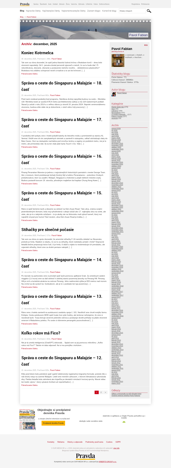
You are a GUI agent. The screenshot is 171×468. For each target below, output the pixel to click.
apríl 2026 (115, 136)
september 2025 (117, 149)
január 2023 (116, 203)
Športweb (43, 4)
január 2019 (116, 284)
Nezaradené (116, 113)
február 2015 (116, 340)
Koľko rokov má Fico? (40, 333)
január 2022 (116, 226)
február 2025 (116, 159)
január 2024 (116, 181)
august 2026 (116, 129)
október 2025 (116, 147)
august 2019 (116, 273)
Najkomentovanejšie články (74, 10)
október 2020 (116, 250)
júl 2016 (114, 320)
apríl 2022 (115, 220)
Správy (35, 4)
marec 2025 (116, 157)
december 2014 (117, 344)
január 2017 (116, 308)
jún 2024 (115, 172)
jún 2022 (115, 217)
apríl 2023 (115, 198)
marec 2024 (116, 177)
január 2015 (116, 342)
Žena (68, 4)
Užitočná (89, 4)
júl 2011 (114, 372)
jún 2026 (115, 132)
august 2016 (116, 318)
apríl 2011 (115, 376)
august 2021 (116, 233)
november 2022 (117, 207)
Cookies (109, 442)
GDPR (118, 442)
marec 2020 (116, 260)
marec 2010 (116, 383)
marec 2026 (116, 138)
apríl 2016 (115, 325)
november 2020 (117, 248)
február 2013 (116, 352)
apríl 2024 (115, 175)
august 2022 (116, 213)
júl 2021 (114, 235)
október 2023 (116, 187)
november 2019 (117, 267)
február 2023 (116, 202)
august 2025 (116, 151)
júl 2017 (114, 299)
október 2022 (116, 209)
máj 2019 (115, 277)
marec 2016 (116, 327)
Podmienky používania (94, 442)
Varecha (74, 4)
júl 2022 (114, 215)
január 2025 (116, 160)
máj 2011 (115, 374)
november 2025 (117, 145)
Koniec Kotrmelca (37, 52)
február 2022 (116, 224)
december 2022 (117, 205)
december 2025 (117, 144)
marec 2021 (116, 241)
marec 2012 (116, 359)
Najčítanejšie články (51, 10)
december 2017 (117, 292)
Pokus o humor (117, 116)
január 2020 (116, 263)
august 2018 (116, 288)
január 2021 (116, 245)
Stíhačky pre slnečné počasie (47, 229)
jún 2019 (115, 275)
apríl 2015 (115, 338)
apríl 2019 (115, 278)
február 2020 (116, 262)
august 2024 (116, 168)
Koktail (55, 4)
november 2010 (117, 381)
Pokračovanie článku (29, 74)
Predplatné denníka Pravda (53, 423)
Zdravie (62, 4)
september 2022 (117, 211)
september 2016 (117, 316)
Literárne (115, 111)
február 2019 (116, 282)
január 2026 (116, 142)
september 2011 (117, 368)
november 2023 (117, 185)
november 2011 (117, 365)
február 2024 (116, 179)
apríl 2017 (115, 305)
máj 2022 (115, 218)
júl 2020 (114, 252)
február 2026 (116, 140)
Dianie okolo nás (118, 107)
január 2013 (116, 353)
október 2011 (116, 366)
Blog (22, 10)
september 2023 (117, 189)
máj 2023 (115, 196)
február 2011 (116, 378)
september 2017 (117, 295)
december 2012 (117, 355)
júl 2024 (114, 170)
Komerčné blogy (109, 10)
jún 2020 (115, 254)
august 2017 (116, 297)
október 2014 (116, 348)
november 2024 (117, 164)
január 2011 (116, 380)
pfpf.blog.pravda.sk (118, 51)
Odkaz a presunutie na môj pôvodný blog (126, 394)
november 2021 (117, 230)
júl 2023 (114, 192)
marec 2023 (116, 200)
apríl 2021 (115, 239)
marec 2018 (116, 290)
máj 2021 (115, 237)
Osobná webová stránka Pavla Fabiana (126, 396)
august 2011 (116, 370)
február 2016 (116, 329)
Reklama (60, 442)
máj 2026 (115, 134)
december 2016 (117, 310)
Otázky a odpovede (74, 442)
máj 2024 (115, 174)
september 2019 (117, 271)
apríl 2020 (115, 258)
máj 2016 (115, 323)
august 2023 (116, 190)
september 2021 (117, 232)
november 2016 (117, 312)
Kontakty (50, 442)
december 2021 (117, 228)
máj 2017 (115, 303)
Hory (113, 109)
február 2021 (116, 243)
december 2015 (117, 333)
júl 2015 (114, 337)
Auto (49, 4)
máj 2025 (115, 153)
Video (96, 4)
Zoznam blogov (93, 10)
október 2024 (116, 166)
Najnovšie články (33, 10)
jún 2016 (115, 322)
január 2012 (116, 363)
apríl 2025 (115, 155)
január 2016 (116, 331)
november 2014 (117, 346)
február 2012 (116, 361)
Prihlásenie (145, 4)
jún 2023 (115, 194)
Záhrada (81, 4)
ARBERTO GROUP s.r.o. (107, 462)
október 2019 (116, 269)
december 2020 (117, 247)
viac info (116, 448)
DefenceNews (104, 4)
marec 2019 (116, 280)
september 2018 (117, 286)
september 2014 (117, 350)
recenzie (115, 118)
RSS (146, 45)
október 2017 (116, 293)
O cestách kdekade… (119, 114)
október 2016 (116, 314)
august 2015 (116, 335)
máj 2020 (115, 256)
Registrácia (136, 4)
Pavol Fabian (31, 17)
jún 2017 (115, 301)
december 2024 (117, 162)
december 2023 (117, 183)
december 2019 (117, 265)
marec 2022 (116, 222)
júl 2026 (114, 130)
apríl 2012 (115, 357)
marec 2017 (116, 307)
